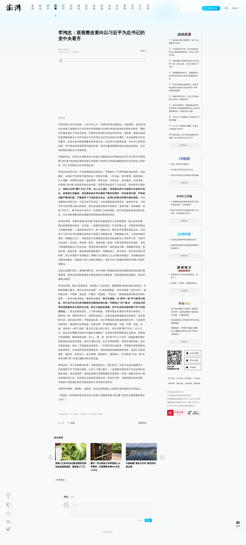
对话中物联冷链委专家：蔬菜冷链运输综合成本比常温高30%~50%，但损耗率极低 (184, 87)
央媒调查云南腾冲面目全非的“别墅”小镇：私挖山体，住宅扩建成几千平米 (184, 64)
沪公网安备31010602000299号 (179, 395)
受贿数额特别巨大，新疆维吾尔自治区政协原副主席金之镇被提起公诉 (183, 76)
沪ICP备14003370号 (175, 392)
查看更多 (184, 183)
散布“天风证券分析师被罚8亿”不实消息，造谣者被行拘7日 (185, 211)
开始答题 (184, 291)
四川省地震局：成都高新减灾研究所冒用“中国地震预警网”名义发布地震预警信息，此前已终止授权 (184, 108)
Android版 (194, 353)
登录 (226, 8)
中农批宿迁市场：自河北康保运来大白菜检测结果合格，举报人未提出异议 (183, 52)
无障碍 (235, 8)
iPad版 (193, 367)
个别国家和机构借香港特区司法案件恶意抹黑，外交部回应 (185, 203)
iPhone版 (194, 360)
